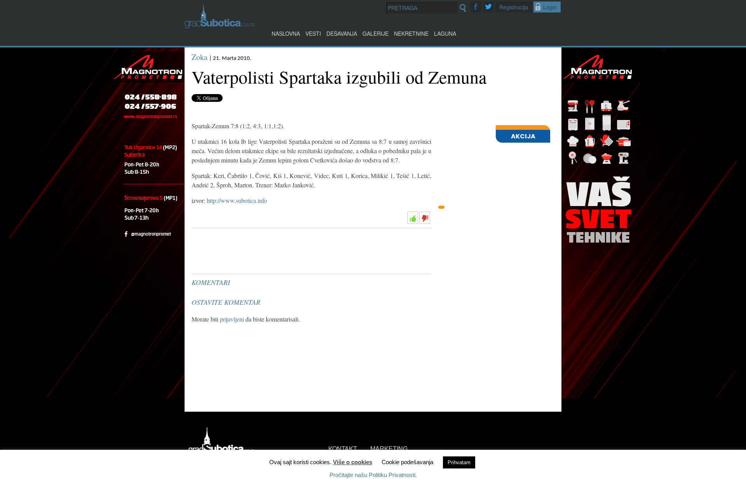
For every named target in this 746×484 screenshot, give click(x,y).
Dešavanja (341, 33)
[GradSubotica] (219, 25)
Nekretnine (411, 33)
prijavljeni (232, 319)
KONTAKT (342, 448)
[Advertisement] (250, 250)
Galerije (376, 33)
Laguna (445, 33)
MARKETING (389, 448)
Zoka (199, 57)
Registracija (513, 7)
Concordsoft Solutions (236, 468)
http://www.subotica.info (237, 200)
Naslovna (286, 33)
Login (550, 7)
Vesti (313, 33)
